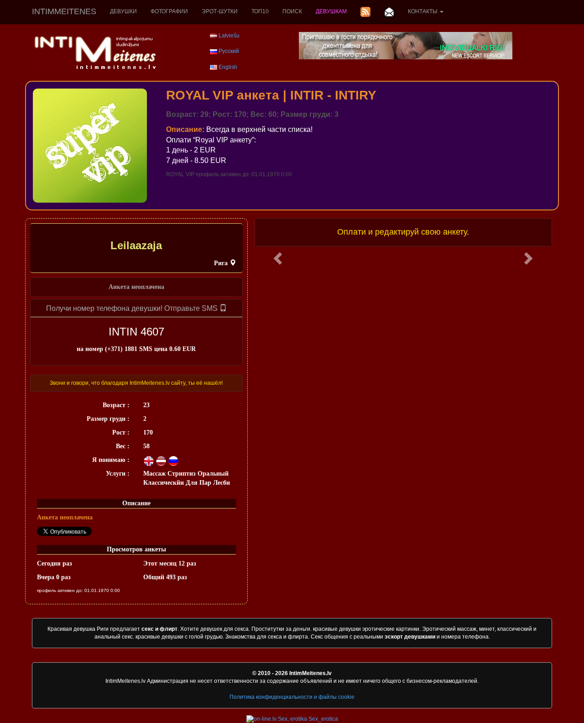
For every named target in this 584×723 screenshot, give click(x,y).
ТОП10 (260, 11)
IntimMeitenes (64, 11)
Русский (229, 51)
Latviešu (229, 35)
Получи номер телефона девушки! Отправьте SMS (132, 308)
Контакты (423, 11)
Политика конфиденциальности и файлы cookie (292, 697)
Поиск (292, 11)
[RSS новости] (365, 12)
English (228, 67)
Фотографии (169, 11)
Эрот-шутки (220, 11)
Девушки (123, 11)
